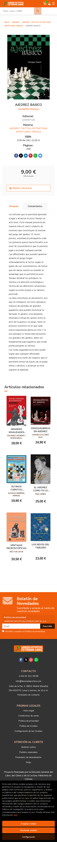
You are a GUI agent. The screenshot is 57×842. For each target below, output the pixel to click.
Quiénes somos (28, 747)
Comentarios (35, 206)
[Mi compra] (45, 3)
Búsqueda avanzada (49, 11)
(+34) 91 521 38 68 (28, 676)
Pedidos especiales (28, 752)
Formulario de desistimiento (28, 757)
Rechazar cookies (28, 830)
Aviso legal (28, 710)
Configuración (28, 836)
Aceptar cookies (28, 823)
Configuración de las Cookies (28, 731)
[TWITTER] (26, 660)
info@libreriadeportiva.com (28, 681)
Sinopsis (14, 206)
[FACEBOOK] (21, 660)
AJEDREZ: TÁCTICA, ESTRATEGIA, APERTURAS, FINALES (29, 130)
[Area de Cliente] (49, 3)
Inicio (7, 22)
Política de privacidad (29, 720)
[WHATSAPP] (36, 660)
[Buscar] (37, 11)
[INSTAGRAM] (31, 660)
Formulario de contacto (29, 694)
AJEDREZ (16, 22)
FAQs (28, 762)
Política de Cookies (28, 725)
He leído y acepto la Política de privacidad (25, 631)
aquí (16, 814)
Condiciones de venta (28, 715)
